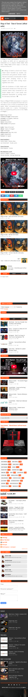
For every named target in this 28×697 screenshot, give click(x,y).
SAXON (13, 467)
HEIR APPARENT (4, 478)
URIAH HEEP (3, 475)
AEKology (4, 537)
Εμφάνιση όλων (24, 548)
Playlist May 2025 (13, 621)
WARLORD (3, 472)
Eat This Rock (5, 540)
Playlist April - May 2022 (14, 627)
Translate (6, 309)
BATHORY (3, 483)
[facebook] (9, 685)
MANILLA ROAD (14, 475)
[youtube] (14, 685)
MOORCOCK (15, 486)
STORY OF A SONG (17, 478)
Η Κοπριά (4, 544)
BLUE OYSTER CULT (14, 483)
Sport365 (4, 542)
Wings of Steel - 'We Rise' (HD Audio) (9, 234)
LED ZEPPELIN (20, 472)
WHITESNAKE (4, 467)
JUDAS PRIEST (16, 464)
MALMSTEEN (4, 469)
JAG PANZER (3, 480)
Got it (18, 13)
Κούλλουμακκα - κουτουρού (8, 547)
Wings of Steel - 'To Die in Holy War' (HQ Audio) (12, 252)
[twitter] (11, 685)
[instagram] (19, 685)
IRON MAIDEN (4, 464)
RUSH (11, 472)
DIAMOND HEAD (15, 469)
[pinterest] (17, 685)
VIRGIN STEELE (4, 486)
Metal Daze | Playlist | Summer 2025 (18, 614)
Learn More (11, 13)
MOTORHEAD (4, 461)
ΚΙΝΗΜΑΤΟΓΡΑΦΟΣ (15, 480)
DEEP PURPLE (15, 461)
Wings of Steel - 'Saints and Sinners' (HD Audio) (12, 216)
